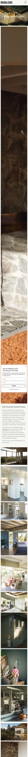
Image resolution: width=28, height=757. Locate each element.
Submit (14, 385)
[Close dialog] (25, 366)
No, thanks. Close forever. (14, 389)
